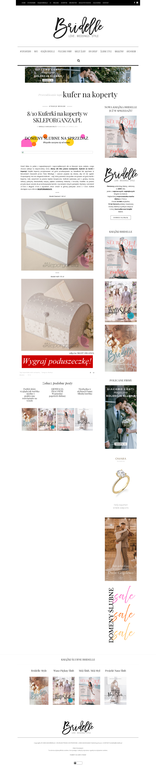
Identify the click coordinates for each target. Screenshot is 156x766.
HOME (23, 3)
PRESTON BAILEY (78, 748)
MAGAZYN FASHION (85, 3)
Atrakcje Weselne (57, 106)
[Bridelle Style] (39, 691)
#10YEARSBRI (31, 3)
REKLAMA (56, 3)
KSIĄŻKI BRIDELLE (43, 3)
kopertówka (26, 372)
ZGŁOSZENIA (97, 3)
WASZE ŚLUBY (80, 51)
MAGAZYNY (119, 51)
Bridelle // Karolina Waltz (48, 127)
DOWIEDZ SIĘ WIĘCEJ (120, 217)
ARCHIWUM (131, 51)
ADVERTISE (64, 3)
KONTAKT (106, 3)
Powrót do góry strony (78, 755)
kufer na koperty (35, 372)
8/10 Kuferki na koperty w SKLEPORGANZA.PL (57, 117)
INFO (36, 51)
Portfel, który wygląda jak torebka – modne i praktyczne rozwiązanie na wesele (29, 395)
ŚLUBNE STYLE (106, 51)
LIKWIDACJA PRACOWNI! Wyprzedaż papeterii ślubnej (57, 392)
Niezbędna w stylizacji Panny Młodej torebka (85, 391)
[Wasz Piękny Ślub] (64, 691)
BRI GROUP (93, 51)
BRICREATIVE (73, 3)
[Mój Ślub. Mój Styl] (89, 691)
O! (50, 3)
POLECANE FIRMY (65, 51)
